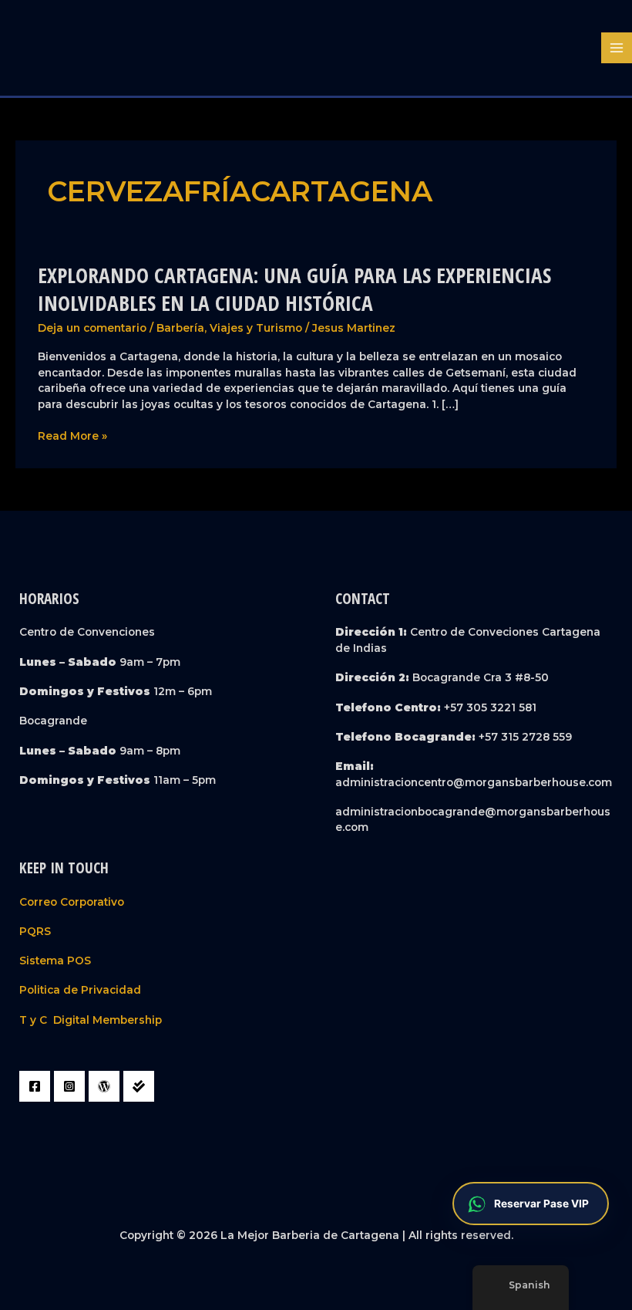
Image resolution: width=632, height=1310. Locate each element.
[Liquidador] (138, 1086)
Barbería (180, 328)
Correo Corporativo (71, 902)
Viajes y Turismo (256, 328)
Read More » (72, 436)
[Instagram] (69, 1086)
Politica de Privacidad (80, 990)
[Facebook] (34, 1086)
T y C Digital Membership (90, 1020)
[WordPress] (104, 1086)
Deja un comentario (92, 328)
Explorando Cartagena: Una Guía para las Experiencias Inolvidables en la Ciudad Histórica (294, 289)
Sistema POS (55, 960)
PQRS (35, 931)
